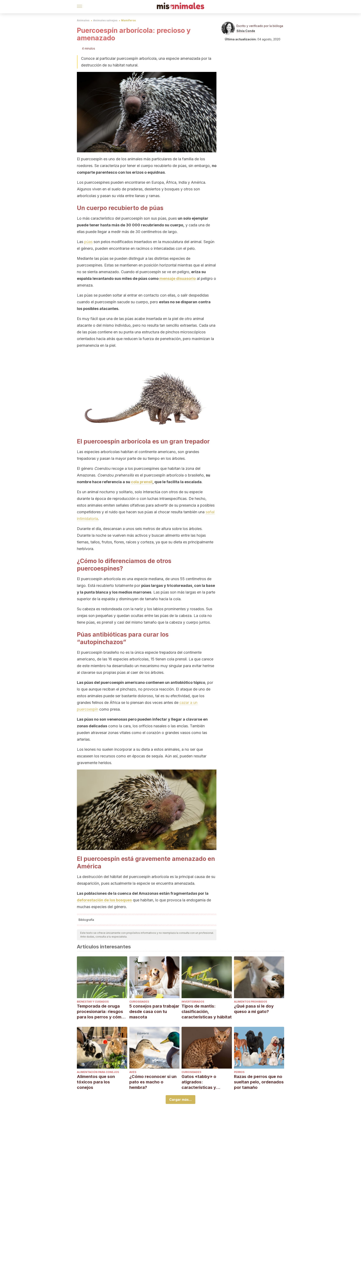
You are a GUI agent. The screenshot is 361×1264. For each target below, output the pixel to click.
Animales (83, 20)
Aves (132, 1072)
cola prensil (142, 482)
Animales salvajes (105, 20)
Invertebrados (193, 1001)
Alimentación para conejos (98, 1072)
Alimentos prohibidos (250, 1001)
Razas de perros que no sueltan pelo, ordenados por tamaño (259, 1082)
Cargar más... (180, 1099)
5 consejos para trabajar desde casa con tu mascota (154, 1011)
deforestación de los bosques (104, 900)
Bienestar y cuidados (93, 1001)
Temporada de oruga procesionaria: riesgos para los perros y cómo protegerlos (100, 1012)
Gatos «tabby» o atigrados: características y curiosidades (199, 1082)
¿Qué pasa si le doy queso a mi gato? (254, 1009)
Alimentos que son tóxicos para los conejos (96, 1082)
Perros (239, 1072)
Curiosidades (139, 1001)
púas (88, 242)
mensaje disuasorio (177, 278)
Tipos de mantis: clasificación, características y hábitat (207, 1011)
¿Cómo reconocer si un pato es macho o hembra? (153, 1082)
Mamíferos (128, 20)
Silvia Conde (245, 31)
